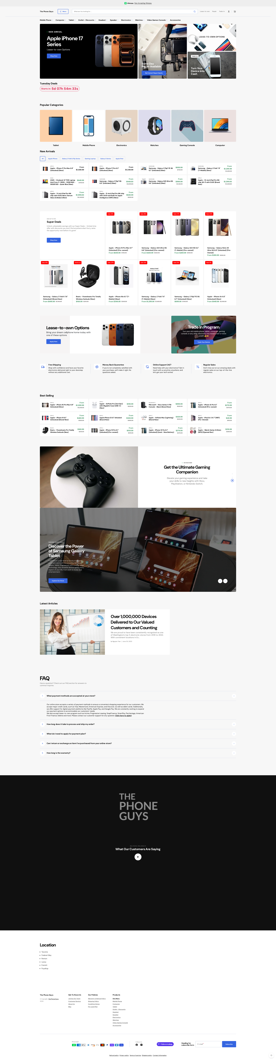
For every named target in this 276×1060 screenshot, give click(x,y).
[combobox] (135, 11)
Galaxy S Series (105, 159)
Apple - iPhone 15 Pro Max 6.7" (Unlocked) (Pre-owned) (121, 249)
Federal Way (46, 955)
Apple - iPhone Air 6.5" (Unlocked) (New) (216, 298)
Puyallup (45, 968)
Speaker (115, 1015)
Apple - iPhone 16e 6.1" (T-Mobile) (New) (119, 298)
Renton (44, 959)
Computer (116, 1004)
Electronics (117, 1017)
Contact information (160, 1055)
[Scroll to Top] (271, 1046)
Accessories (117, 1025)
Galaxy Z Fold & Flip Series (71, 159)
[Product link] (64, 168)
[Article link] (105, 632)
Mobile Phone (117, 1001)
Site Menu (116, 999)
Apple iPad (119, 159)
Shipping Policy (93, 1001)
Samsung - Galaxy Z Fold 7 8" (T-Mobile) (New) (153, 298)
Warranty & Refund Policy (97, 999)
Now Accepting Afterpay (143, 3)
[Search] (195, 11)
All (42, 159)
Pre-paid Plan (93, 1007)
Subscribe (229, 1044)
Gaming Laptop (90, 159)
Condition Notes (94, 1004)
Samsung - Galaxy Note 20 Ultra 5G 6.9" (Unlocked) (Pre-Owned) (219, 250)
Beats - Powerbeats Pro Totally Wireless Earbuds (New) (88, 298)
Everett (44, 965)
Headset (116, 1012)
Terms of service (135, 1055)
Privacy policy (124, 1055)
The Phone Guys (53, 999)
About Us (71, 1004)
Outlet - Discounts (119, 1009)
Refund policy (114, 1055)
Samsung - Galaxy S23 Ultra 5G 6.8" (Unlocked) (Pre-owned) (154, 249)
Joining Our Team (74, 999)
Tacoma (45, 952)
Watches (116, 1020)
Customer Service (74, 1001)
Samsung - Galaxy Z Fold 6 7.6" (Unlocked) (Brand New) (55, 298)
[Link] (89, 51)
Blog (69, 1007)
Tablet (115, 1007)
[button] (228, 11)
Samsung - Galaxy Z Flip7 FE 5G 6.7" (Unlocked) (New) (187, 298)
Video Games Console (120, 1023)
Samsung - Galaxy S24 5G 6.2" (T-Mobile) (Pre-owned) (187, 249)
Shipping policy (147, 1055)
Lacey (44, 962)
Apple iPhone (52, 159)
